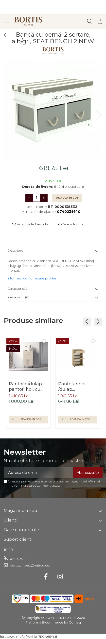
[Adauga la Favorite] (44, 341)
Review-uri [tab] (18, 297)
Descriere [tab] (15, 250)
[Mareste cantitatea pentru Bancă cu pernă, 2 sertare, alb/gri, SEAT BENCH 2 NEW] (44, 198)
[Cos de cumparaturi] (99, 21)
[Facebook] (46, 576)
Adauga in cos (67, 197)
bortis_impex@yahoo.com (31, 565)
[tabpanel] (53, 109)
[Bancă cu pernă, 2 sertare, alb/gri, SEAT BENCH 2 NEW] (53, 109)
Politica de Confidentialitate (40, 485)
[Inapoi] (3, 35)
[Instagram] (60, 576)
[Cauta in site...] (89, 21)
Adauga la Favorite (32, 224)
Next (98, 115)
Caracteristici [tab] (17, 288)
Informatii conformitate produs (31, 278)
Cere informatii (73, 224)
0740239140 (19, 559)
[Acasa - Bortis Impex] (28, 21)
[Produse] (6, 21)
